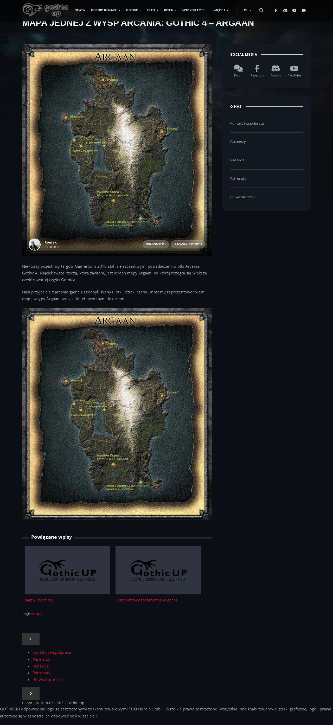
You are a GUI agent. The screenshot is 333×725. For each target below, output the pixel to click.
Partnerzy (238, 141)
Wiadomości (155, 244)
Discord (276, 75)
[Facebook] (276, 10)
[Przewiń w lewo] (31, 639)
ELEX (151, 10)
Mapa (36, 613)
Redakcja (237, 160)
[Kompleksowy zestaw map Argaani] (158, 569)
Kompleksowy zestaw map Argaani (146, 600)
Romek (50, 242)
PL (246, 10)
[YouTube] (294, 10)
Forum (238, 75)
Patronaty (238, 178)
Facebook (257, 75)
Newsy (80, 10)
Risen (169, 10)
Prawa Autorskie (243, 196)
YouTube (294, 75)
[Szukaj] (261, 10)
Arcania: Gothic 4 (188, 244)
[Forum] (304, 10)
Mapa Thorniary (39, 600)
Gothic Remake (104, 10)
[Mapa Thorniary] (67, 569)
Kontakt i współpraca (247, 123)
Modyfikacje (193, 10)
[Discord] (285, 10)
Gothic (132, 10)
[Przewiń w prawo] (31, 693)
